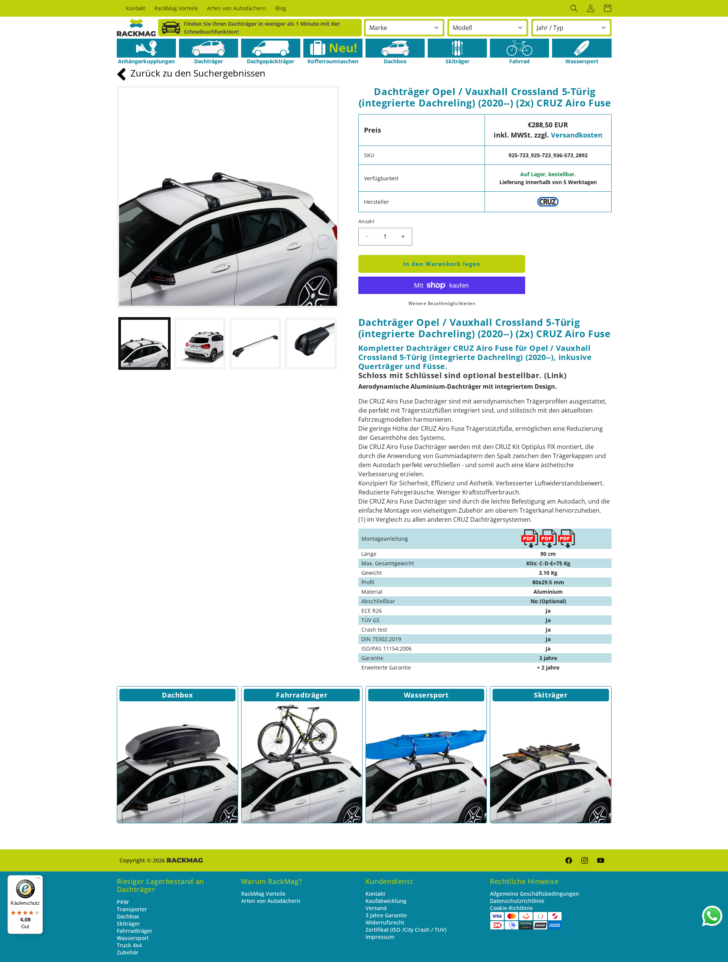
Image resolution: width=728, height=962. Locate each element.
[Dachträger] (208, 48)
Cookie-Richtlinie (511, 908)
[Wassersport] (581, 48)
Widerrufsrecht (385, 922)
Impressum (380, 936)
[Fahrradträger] (302, 762)
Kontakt (375, 893)
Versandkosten (576, 134)
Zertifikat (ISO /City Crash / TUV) (406, 929)
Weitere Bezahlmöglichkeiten (441, 303)
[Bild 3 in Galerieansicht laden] (255, 343)
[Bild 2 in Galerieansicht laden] (200, 343)
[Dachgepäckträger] (270, 48)
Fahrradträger (301, 694)
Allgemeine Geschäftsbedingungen (534, 893)
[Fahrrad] (519, 48)
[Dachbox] (395, 48)
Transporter (132, 909)
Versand (376, 908)
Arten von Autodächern (270, 900)
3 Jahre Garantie (386, 915)
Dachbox (177, 694)
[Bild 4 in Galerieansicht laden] (310, 343)
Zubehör (127, 952)
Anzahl (366, 221)
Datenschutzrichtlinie (517, 900)
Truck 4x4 (129, 945)
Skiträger (550, 694)
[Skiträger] (457, 48)
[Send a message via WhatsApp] (712, 916)
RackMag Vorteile (263, 893)
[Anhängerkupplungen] (146, 48)
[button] (574, 8)
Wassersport (426, 694)
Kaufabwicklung (386, 900)
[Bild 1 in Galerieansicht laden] (144, 343)
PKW (123, 902)
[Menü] (38, 879)
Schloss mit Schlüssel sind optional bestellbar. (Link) (462, 375)
